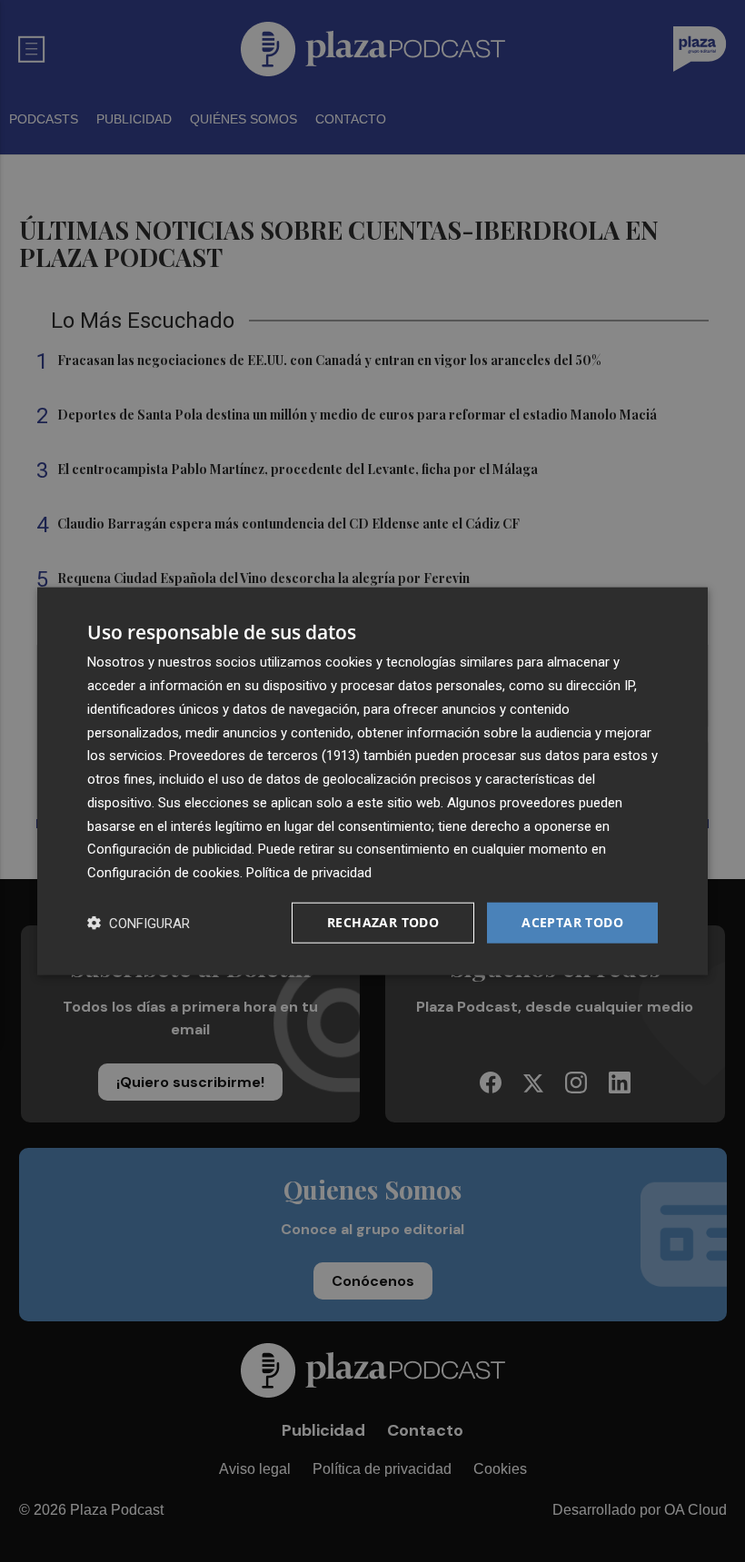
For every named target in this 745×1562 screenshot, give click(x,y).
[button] (138, 922)
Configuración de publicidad (169, 849)
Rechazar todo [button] (383, 922)
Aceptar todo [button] (572, 922)
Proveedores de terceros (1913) (264, 755)
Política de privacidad (309, 873)
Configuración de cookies (163, 873)
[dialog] (372, 781)
